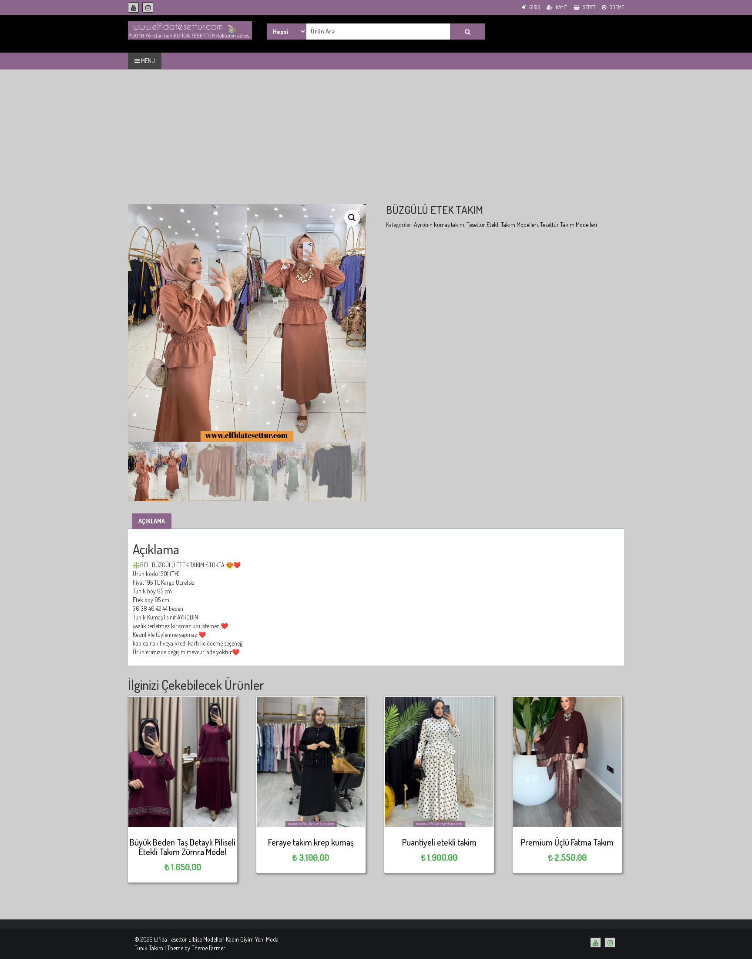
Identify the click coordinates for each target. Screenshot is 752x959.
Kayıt (561, 7)
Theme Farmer (208, 948)
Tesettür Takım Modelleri (568, 224)
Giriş (534, 7)
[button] (352, 218)
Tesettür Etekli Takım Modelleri (502, 224)
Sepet (588, 7)
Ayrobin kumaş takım (439, 224)
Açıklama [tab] (151, 521)
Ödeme (616, 7)
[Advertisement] (376, 143)
